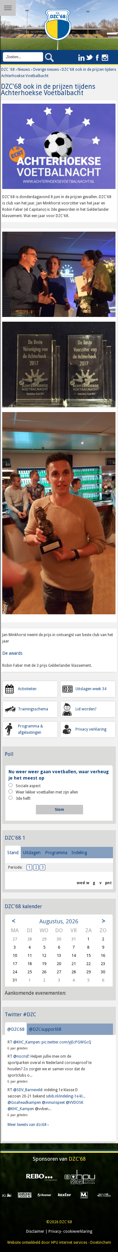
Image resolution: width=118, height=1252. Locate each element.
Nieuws (24, 69)
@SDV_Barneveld (27, 1090)
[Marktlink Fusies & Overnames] (50, 1195)
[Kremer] (11, 1195)
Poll (9, 754)
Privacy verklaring (91, 729)
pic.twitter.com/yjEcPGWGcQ (66, 1042)
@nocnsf (21, 1056)
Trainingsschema (33, 709)
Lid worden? (86, 709)
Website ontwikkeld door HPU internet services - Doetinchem (59, 1242)
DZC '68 (8, 69)
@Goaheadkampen (24, 1102)
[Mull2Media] (90, 1195)
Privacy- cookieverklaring (70, 1231)
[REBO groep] (40, 1177)
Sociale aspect (28, 786)
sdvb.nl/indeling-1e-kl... (65, 1096)
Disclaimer (35, 1231)
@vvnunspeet (53, 1102)
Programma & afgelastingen (30, 729)
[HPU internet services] (78, 1177)
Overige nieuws (46, 69)
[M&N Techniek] (70, 1195)
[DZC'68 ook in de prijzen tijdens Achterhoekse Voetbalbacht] (58, 148)
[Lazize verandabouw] (30, 1195)
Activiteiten (27, 689)
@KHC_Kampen (26, 1042)
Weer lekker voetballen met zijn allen (47, 792)
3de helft (23, 798)
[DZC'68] (57, 25)
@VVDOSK (74, 1102)
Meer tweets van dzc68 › (28, 1124)
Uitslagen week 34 (91, 689)
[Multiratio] (109, 1195)
